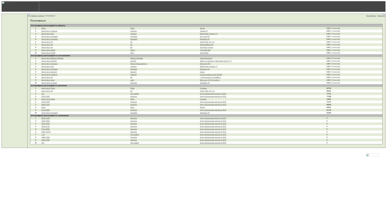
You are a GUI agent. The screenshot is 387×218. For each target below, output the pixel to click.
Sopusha (133, 83)
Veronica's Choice (206, 47)
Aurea (202, 72)
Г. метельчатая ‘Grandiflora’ (210, 77)
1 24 (43, 134)
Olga (132, 53)
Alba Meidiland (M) (206, 45)
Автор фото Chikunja (49, 31)
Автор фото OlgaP (48, 53)
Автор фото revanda (49, 83)
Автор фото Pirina (48, 88)
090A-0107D (46, 132)
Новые (379, 16)
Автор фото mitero (48, 50)
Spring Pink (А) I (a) (207, 42)
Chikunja (133, 31)
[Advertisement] (289, 6)
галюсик (133, 34)
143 (42, 94)
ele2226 (133, 61)
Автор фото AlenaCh (49, 72)
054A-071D (45, 126)
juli (131, 42)
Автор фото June (47, 80)
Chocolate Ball (205, 50)
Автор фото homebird (49, 36)
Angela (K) (204, 31)
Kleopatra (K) (205, 39)
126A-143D (45, 102)
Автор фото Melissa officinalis (52, 58)
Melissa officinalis (136, 58)
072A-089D (45, 110)
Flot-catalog (134, 94)
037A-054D (45, 124)
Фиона (202, 28)
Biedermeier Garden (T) (209, 34)
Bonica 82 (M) (205, 64)
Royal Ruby (204, 53)
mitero (132, 50)
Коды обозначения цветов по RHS (213, 94)
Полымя (203, 99)
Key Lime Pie (205, 36)
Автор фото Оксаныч (49, 64)
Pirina (43, 28)
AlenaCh (133, 72)
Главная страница (37, 16)
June (132, 80)
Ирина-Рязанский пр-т (138, 64)
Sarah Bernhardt (206, 58)
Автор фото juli (47, 42)
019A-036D (45, 96)
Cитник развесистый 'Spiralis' (211, 75)
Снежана (203, 88)
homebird (133, 36)
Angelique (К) (205, 83)
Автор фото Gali (47, 34)
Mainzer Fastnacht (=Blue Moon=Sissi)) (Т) (216, 61)
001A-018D (45, 118)
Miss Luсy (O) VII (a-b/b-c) (210, 80)
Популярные (371, 16)
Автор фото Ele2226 (49, 61)
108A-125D (45, 105)
